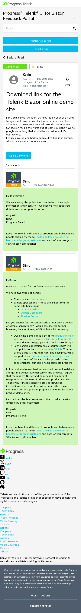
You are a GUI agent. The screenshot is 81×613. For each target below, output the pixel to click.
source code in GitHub (48, 349)
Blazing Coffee (30, 316)
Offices (4, 527)
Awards (4, 514)
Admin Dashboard (31, 312)
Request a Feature (40, 40)
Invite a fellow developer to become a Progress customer (37, 238)
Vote (67, 84)
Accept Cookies (40, 595)
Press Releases (9, 517)
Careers (4, 524)
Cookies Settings (40, 606)
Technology (7, 511)
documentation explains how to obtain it (47, 339)
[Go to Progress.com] (12, 453)
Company (5, 507)
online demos (39, 299)
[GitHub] (2, 483)
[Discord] (2, 488)
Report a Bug (40, 49)
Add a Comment (18, 155)
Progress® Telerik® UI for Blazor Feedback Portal (33, 15)
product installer (65, 335)
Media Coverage (9, 521)
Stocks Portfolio (30, 309)
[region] (40, 589)
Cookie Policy (13, 583)
